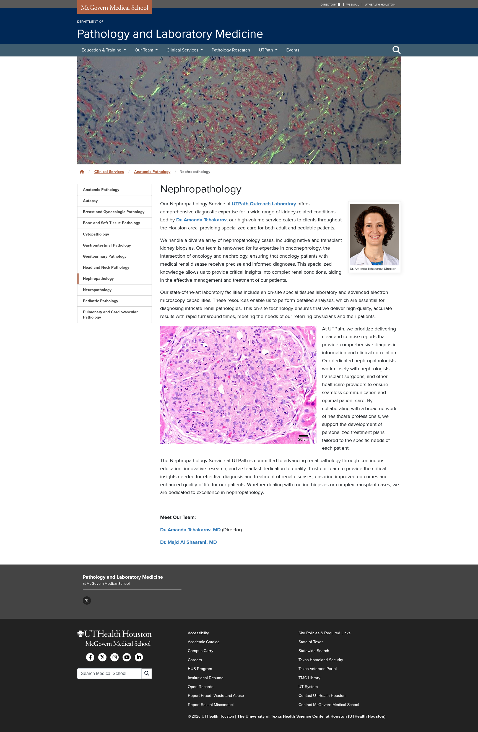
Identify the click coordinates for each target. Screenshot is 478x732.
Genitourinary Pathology (104, 256)
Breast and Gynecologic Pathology (113, 211)
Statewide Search (313, 650)
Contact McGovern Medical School (328, 704)
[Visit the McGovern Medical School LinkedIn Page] (139, 657)
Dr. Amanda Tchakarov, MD (190, 530)
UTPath (266, 50)
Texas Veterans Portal (317, 668)
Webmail (352, 4)
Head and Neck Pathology (106, 267)
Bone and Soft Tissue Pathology (111, 223)
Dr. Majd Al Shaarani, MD (188, 542)
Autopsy (90, 200)
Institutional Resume (206, 678)
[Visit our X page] (87, 600)
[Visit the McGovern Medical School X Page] (102, 657)
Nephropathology (98, 278)
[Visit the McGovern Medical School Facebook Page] (90, 657)
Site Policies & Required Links (324, 633)
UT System (308, 686)
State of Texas (310, 642)
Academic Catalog (204, 642)
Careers (195, 660)
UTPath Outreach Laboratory (264, 204)
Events (292, 50)
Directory (329, 4)
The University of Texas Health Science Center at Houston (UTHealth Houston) (311, 716)
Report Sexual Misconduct (211, 704)
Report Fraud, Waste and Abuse (216, 695)
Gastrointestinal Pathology (107, 245)
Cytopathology (96, 234)
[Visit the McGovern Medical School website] (114, 9)
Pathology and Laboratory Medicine (123, 577)
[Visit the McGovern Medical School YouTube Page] (127, 657)
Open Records (200, 686)
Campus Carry (200, 650)
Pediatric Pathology (100, 301)
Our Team (144, 50)
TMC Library (309, 678)
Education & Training (102, 50)
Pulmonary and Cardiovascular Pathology (110, 315)
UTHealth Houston (380, 4)
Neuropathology (97, 290)
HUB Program (200, 668)
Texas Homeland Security (320, 660)
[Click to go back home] (82, 171)
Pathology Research (231, 50)
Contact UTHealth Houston (321, 695)
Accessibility (198, 633)
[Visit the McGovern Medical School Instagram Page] (114, 657)
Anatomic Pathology (152, 171)
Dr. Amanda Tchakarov (201, 220)
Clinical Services (183, 50)
